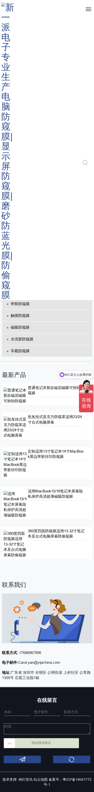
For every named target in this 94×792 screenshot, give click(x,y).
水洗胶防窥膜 (22, 339)
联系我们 (14, 584)
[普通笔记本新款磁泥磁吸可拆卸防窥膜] (15, 395)
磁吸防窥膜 (20, 327)
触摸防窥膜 (20, 315)
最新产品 (14, 374)
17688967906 (29, 652)
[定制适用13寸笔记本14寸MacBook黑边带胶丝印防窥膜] (15, 464)
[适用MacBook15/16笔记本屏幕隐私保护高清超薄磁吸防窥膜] (15, 504)
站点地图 (41, 779)
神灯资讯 (26, 779)
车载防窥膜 (20, 351)
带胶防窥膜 (20, 304)
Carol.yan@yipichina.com (39, 662)
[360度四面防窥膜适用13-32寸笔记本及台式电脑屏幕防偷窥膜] (15, 544)
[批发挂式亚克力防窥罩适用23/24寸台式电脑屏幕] (15, 427)
